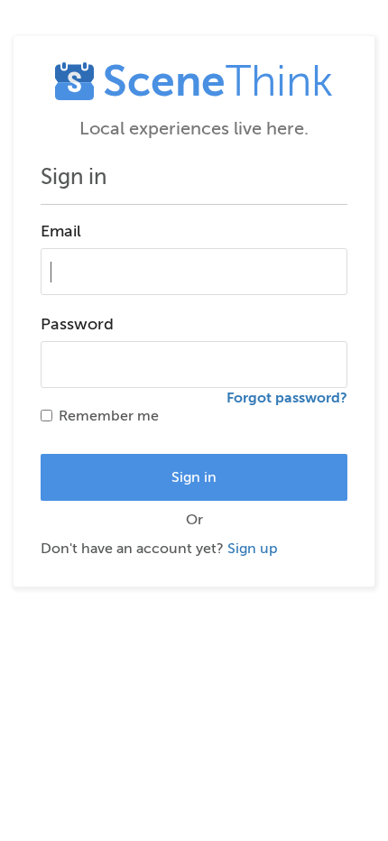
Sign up (252, 549)
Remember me (109, 416)
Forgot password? (286, 398)
